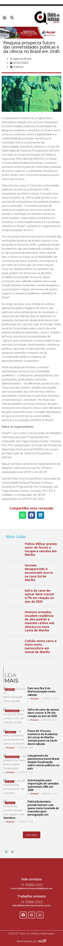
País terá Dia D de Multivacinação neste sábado (42, 691)
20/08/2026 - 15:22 (49, 720)
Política (18, 67)
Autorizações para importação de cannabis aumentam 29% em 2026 (43, 785)
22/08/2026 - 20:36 (49, 698)
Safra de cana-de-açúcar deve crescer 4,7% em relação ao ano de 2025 (39, 595)
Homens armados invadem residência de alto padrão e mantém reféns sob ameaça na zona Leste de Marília (39, 621)
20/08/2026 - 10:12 (49, 793)
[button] (4, 17)
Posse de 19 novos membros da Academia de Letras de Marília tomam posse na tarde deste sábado (43, 737)
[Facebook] (23, 915)
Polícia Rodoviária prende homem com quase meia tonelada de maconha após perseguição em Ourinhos (31, 810)
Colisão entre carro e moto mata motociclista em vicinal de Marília (41, 646)
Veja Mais (31, 835)
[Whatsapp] (40, 915)
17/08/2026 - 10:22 (25, 821)
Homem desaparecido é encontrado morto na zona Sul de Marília (39, 572)
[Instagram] (31, 915)
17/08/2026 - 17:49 (25, 772)
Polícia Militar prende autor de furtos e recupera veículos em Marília (41, 549)
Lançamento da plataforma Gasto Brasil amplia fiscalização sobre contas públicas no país (43, 762)
